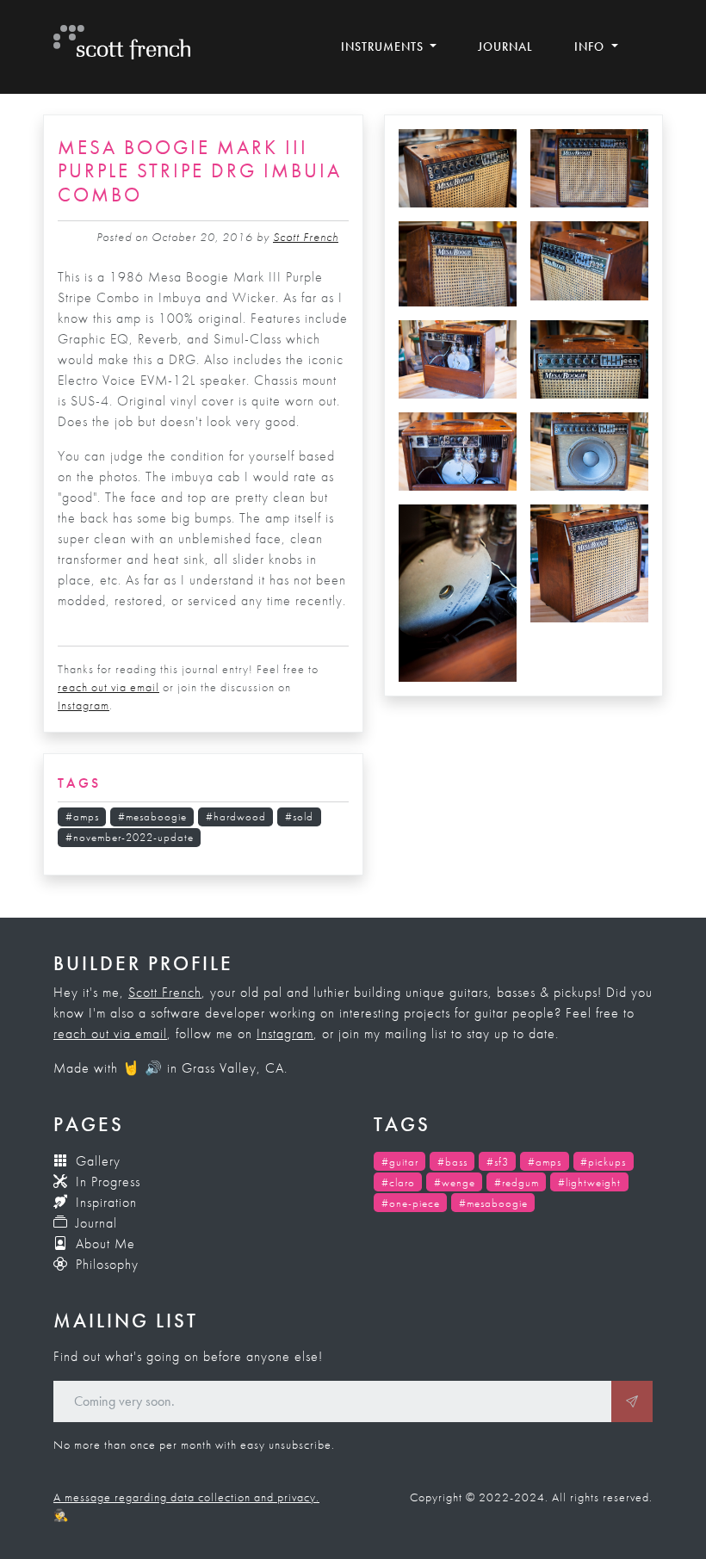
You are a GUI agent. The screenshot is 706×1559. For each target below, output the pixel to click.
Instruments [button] (384, 46)
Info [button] (591, 46)
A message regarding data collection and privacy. (186, 1497)
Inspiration (104, 1202)
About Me (103, 1243)
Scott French (305, 236)
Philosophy (105, 1264)
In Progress (105, 1181)
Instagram (83, 705)
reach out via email (108, 687)
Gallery (96, 1161)
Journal (505, 46)
